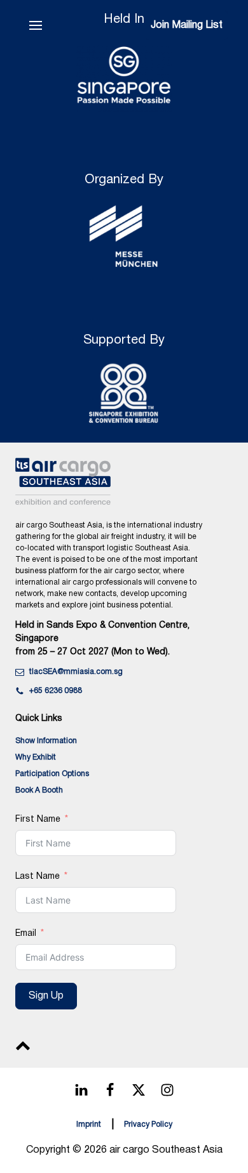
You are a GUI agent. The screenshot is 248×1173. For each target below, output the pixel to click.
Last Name (37, 876)
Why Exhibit (35, 757)
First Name (37, 819)
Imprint (88, 1124)
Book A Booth (39, 790)
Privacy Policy (148, 1124)
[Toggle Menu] (35, 25)
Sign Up (46, 996)
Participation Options (52, 773)
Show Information (46, 740)
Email (25, 934)
